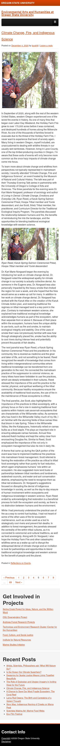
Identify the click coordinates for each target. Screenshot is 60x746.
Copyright (5, 738)
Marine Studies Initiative (14, 644)
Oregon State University (18, 3)
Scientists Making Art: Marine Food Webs (25, 710)
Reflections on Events (21, 563)
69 (10, 582)
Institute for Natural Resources (17, 639)
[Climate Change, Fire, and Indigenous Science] (30, 80)
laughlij (35, 45)
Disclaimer (6, 741)
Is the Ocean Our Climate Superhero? (23, 671)
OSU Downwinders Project (15, 617)
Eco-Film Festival (14, 713)
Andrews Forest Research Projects (19, 621)
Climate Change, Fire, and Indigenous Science (27, 688)
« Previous (8, 577)
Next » (18, 582)
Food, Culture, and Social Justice (18, 634)
